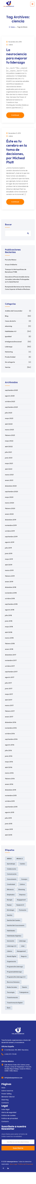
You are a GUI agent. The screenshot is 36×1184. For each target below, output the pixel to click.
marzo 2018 (9, 638)
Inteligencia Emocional (13, 342)
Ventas (7, 367)
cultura (22, 884)
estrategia (10, 910)
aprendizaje (11, 864)
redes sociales (12, 987)
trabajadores (23, 992)
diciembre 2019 (10, 520)
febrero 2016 (10, 779)
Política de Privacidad (25, 1164)
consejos (24, 879)
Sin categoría (10, 362)
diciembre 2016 (10, 722)
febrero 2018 (10, 643)
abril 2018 (8, 632)
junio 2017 (8, 688)
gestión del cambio (13, 920)
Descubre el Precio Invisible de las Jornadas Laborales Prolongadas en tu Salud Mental (17, 279)
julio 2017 (8, 683)
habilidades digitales (14, 936)
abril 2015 (8, 835)
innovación (10, 941)
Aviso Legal (13, 1164)
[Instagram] (3, 1168)
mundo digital (11, 956)
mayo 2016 (9, 762)
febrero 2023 (10, 435)
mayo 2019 (9, 559)
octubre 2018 (10, 598)
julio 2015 (8, 818)
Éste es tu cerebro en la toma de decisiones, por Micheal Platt (16, 151)
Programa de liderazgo (15, 967)
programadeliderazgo (14, 972)
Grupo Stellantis (11, 265)
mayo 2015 (9, 829)
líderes (9, 951)
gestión (9, 915)
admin (10, 45)
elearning (8, 326)
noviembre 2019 (11, 525)
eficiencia (10, 889)
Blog (6, 316)
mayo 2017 (9, 694)
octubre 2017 (10, 666)
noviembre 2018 (11, 593)
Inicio (13, 27)
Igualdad (8, 336)
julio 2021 (8, 452)
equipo (9, 905)
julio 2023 (8, 413)
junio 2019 (8, 553)
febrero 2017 (10, 711)
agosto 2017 (9, 677)
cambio (22, 864)
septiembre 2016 (11, 739)
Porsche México (10, 260)
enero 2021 (9, 480)
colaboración (11, 869)
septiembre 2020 (11, 491)
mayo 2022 (9, 441)
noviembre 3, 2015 (14, 133)
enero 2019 (9, 582)
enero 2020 (9, 514)
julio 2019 (8, 548)
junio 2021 (8, 458)
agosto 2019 (9, 542)
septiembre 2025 (11, 390)
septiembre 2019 (11, 537)
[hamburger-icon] (32, 4)
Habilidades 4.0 (10, 331)
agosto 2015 (9, 812)
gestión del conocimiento (15, 925)
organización (11, 961)
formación (22, 910)
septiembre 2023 (11, 407)
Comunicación (11, 874)
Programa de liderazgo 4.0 (16, 977)
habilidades (11, 930)
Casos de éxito (10, 321)
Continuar (15, 115)
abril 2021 (8, 469)
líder (23, 946)
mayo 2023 (9, 418)
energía (9, 900)
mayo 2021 (9, 463)
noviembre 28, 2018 (15, 42)
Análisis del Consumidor (13, 311)
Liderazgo (8, 347)
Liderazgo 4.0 (11, 946)
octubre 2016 (10, 734)
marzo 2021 (9, 475)
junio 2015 (8, 824)
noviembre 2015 (11, 795)
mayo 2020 (9, 497)
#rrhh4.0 (20, 858)
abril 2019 (8, 565)
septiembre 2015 (11, 807)
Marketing (9, 352)
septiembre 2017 (11, 672)
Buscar (8, 224)
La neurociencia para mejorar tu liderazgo (16, 56)
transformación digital (14, 1003)
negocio (24, 956)
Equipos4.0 (20, 905)
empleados (10, 894)
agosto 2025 (9, 396)
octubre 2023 (10, 401)
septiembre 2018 (11, 604)
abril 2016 (8, 767)
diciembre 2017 (10, 655)
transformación (12, 997)
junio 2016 (8, 756)
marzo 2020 (9, 503)
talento (24, 987)
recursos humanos (13, 982)
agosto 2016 (9, 745)
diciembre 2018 (10, 587)
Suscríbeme (18, 1148)
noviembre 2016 (11, 728)
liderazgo (22, 941)
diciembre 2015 (10, 790)
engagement (21, 900)
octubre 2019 (10, 531)
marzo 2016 (9, 773)
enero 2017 (9, 717)
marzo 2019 (9, 570)
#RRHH (9, 858)
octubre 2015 (10, 801)
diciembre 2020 (11, 486)
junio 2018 (8, 621)
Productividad (10, 357)
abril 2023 (8, 424)
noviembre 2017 (11, 660)
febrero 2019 (10, 576)
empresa (22, 894)
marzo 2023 (9, 430)
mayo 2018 (9, 627)
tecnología (10, 992)
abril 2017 (8, 700)
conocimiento (11, 879)
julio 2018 (8, 615)
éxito (8, 1008)
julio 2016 (8, 750)
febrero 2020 (10, 508)
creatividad (11, 884)
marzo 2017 (9, 705)
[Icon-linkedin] (8, 1168)
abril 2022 (9, 446)
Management (21, 951)
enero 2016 (9, 784)
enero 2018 (9, 649)
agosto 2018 (9, 610)
